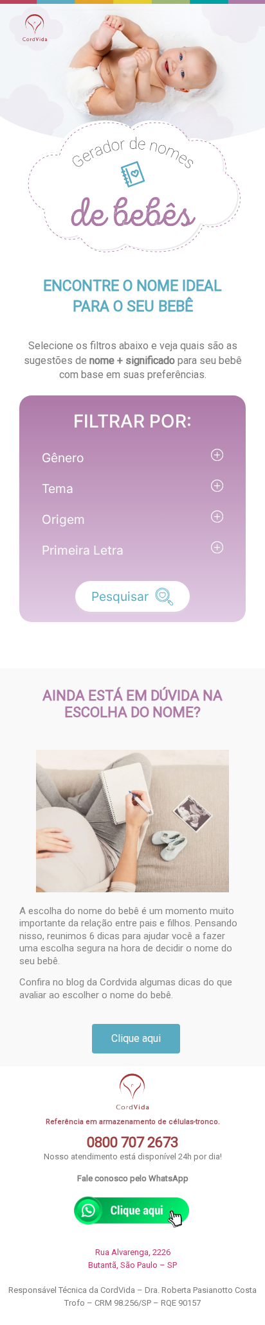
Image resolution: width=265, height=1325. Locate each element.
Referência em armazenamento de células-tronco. (133, 1122)
